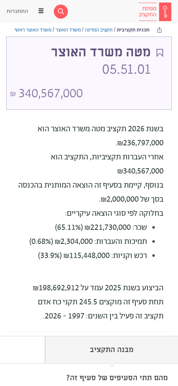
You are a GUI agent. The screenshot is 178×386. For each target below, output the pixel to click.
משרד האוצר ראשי (32, 30)
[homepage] (154, 11)
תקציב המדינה (99, 30)
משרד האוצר (68, 30)
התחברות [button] (17, 11)
